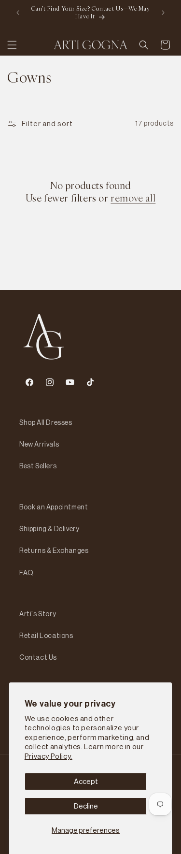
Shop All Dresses (45, 422)
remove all (133, 198)
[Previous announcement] (17, 12)
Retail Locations (46, 635)
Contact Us (38, 657)
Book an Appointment (53, 507)
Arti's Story (37, 614)
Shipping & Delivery (49, 529)
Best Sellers (37, 466)
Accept (86, 781)
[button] (12, 45)
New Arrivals (39, 444)
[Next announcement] (163, 12)
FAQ (26, 573)
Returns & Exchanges (53, 550)
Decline (86, 806)
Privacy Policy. (48, 756)
